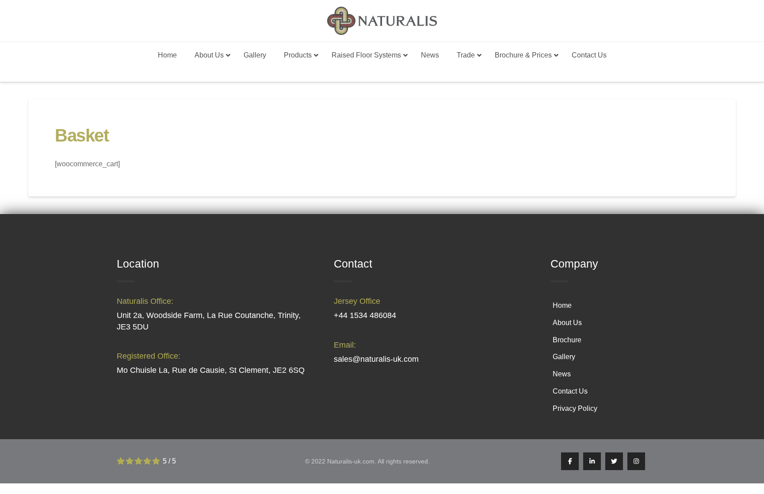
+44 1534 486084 (365, 315)
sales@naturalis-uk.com (376, 359)
